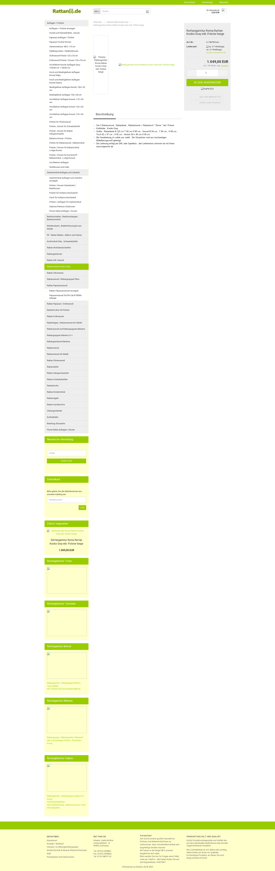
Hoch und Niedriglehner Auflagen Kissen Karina (64, 81)
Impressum (52, 840)
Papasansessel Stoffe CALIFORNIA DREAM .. (65, 297)
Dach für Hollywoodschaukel (62, 197)
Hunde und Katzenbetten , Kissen (64, 33)
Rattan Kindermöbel (56, 392)
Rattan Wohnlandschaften (59, 247)
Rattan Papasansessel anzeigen (64, 291)
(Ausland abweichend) (216, 53)
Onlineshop (127, 867)
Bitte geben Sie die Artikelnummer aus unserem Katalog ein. (64, 493)
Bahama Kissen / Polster (60, 138)
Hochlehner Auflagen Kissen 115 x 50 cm (66, 100)
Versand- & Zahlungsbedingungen (62, 847)
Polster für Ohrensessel (60, 122)
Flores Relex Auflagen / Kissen (63, 211)
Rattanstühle (52, 367)
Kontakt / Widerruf (55, 844)
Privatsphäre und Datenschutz (60, 857)
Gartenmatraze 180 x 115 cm (62, 46)
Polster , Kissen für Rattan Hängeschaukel (61, 132)
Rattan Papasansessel (57, 285)
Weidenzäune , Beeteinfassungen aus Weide (64, 227)
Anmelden (66, 461)
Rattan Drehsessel (55, 316)
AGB (49, 853)
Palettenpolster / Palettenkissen (63, 51)
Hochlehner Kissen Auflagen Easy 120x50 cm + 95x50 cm (64, 66)
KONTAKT (161, 862)
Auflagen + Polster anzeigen (62, 28)
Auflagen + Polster (55, 23)
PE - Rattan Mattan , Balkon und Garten (64, 235)
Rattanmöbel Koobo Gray (58, 266)
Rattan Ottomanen (55, 273)
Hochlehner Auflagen (59, 162)
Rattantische (52, 385)
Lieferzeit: (192, 46)
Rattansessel (53, 348)
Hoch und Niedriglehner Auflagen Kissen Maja (64, 73)
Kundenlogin (207, 2)
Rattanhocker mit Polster (58, 310)
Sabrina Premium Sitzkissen (62, 206)
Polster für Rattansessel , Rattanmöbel (66, 143)
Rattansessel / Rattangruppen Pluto (63, 279)
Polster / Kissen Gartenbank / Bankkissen (62, 187)
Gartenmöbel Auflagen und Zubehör (63, 172)
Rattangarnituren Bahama (58, 341)
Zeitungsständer (54, 411)
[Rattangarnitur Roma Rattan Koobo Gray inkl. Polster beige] (147, 65)
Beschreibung (104, 114)
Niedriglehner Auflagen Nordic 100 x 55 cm (67, 88)
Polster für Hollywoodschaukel (63, 193)
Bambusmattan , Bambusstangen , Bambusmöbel (62, 218)
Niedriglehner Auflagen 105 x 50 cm (65, 95)
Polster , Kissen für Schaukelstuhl (64, 126)
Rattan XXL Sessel (55, 260)
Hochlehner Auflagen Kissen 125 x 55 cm (66, 115)
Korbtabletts (52, 417)
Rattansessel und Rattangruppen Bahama (66, 329)
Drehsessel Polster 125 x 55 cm (63, 55)
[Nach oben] (266, 866)
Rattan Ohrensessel (56, 360)
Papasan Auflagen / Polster (61, 37)
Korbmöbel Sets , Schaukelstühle (62, 241)
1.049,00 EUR (66, 550)
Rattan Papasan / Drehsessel (60, 304)
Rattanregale (53, 398)
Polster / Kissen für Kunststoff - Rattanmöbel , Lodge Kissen (63, 156)
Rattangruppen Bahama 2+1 (60, 335)
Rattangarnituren (54, 254)
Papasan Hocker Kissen (60, 42)
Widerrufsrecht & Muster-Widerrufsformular (67, 850)
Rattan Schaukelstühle (57, 379)
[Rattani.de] (68, 11)
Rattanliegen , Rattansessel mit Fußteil (64, 323)
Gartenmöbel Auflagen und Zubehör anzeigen (65, 179)
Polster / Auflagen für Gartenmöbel (65, 202)
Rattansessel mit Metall (57, 354)
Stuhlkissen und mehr (59, 167)
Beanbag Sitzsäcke (56, 423)
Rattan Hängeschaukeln (58, 373)
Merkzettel (223, 2)
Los (82, 507)
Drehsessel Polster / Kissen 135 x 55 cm (67, 60)
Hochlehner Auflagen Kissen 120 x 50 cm (66, 108)
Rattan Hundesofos (56, 404)
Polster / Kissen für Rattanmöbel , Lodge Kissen (64, 149)
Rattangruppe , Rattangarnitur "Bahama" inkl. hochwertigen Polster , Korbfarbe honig (65, 740)
